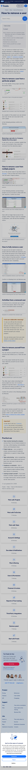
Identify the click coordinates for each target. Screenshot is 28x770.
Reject (14, 759)
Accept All (14, 756)
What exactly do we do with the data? (14, 753)
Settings (13, 763)
